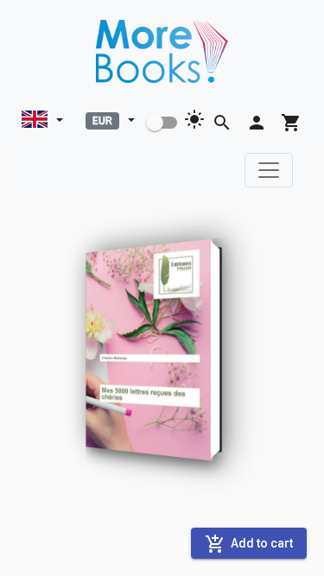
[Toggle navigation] (269, 170)
